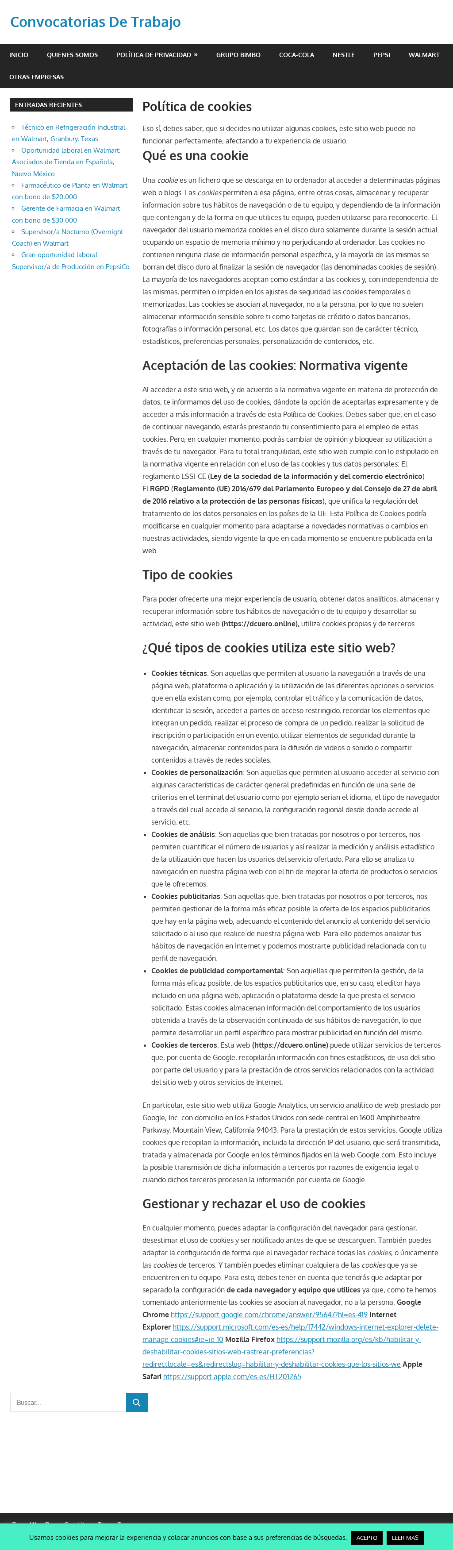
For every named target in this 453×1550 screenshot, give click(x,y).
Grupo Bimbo (238, 54)
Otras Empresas (36, 77)
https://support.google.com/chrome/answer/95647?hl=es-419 (269, 1314)
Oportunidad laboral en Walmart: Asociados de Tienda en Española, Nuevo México (66, 162)
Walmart (424, 54)
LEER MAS (405, 1537)
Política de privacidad (153, 54)
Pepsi (381, 54)
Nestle (344, 54)
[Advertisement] (226, 1448)
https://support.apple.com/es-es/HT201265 (232, 1376)
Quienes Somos (72, 54)
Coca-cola (296, 54)
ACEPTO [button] (367, 1537)
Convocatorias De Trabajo (95, 21)
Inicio (18, 54)
